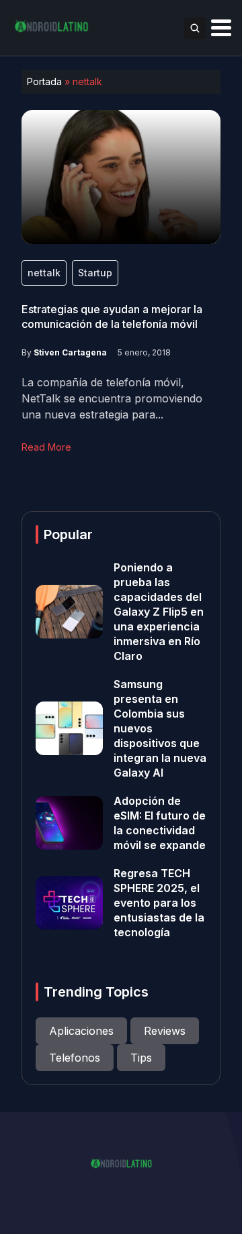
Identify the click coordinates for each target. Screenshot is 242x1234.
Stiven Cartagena (70, 352)
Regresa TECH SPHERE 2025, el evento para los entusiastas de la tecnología (159, 902)
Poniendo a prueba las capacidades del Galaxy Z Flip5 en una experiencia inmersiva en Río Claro (159, 612)
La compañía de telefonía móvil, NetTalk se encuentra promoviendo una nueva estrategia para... (112, 398)
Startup (95, 272)
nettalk (44, 272)
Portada (44, 81)
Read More (46, 447)
